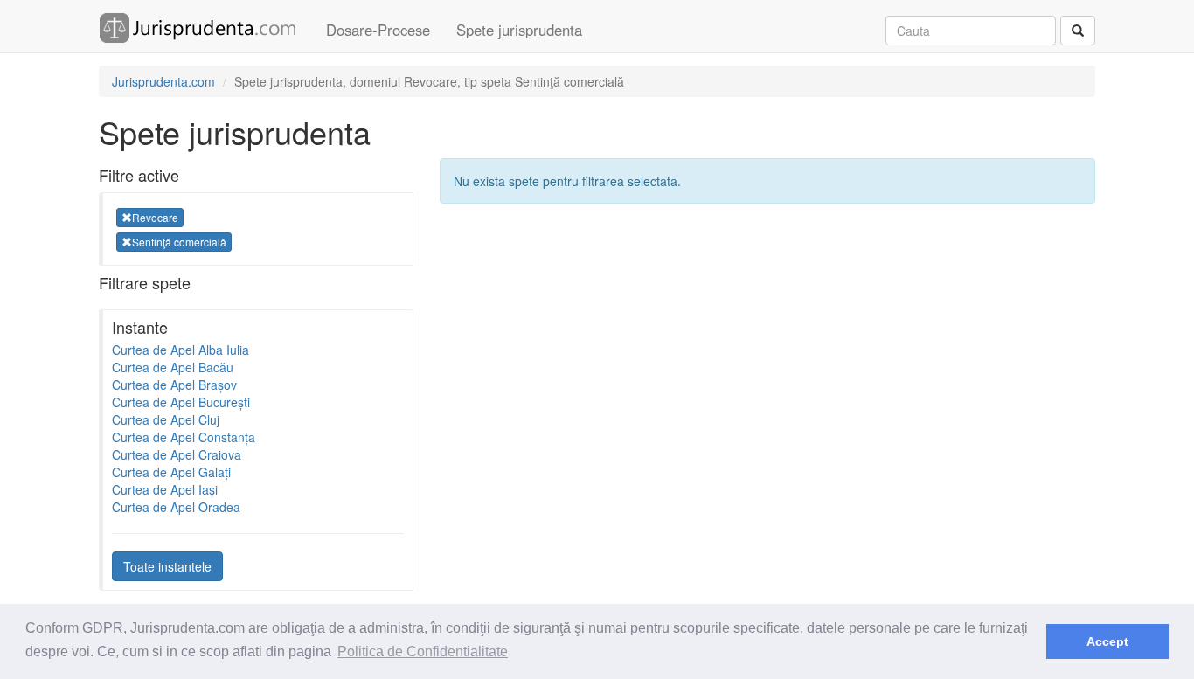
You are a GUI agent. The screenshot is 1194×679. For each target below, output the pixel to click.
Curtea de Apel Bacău (172, 367)
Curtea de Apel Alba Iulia (180, 349)
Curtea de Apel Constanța (183, 437)
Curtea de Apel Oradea (176, 507)
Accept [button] (1107, 641)
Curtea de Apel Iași (165, 489)
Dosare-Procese (378, 29)
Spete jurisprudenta (519, 29)
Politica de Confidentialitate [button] (422, 651)
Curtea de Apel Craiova (176, 454)
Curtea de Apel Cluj (165, 419)
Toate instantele (167, 566)
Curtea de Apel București (181, 402)
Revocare (155, 217)
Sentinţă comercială (179, 241)
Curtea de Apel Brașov (174, 384)
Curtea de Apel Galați (171, 472)
